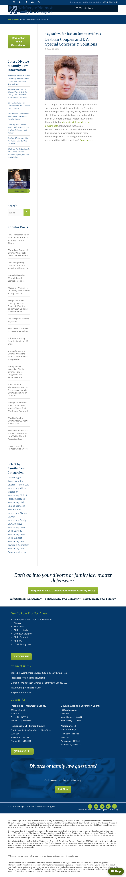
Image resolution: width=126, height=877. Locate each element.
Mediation (19, 626)
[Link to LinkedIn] (20, 2)
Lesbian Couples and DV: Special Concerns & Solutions (71, 42)
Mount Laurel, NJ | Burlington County (80, 705)
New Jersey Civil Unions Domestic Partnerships (16, 506)
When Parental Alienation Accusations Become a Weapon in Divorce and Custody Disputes (18, 390)
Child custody (21, 630)
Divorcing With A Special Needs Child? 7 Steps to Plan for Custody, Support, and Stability (18, 128)
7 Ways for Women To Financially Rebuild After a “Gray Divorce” (19, 290)
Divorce (18, 623)
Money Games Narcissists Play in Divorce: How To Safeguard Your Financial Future (16, 372)
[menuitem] (84, 809)
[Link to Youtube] (32, 2)
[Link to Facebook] (26, 2)
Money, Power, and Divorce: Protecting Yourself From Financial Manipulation (18, 355)
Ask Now (63, 789)
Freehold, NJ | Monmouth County (28, 705)
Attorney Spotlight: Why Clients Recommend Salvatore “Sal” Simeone (19, 105)
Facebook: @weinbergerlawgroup (28, 677)
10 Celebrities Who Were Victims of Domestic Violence (16, 278)
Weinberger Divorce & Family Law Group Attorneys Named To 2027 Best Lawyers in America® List (19, 79)
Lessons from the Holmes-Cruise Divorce (18, 447)
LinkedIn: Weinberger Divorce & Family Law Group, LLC (39, 682)
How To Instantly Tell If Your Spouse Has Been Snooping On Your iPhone (18, 238)
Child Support (21, 637)
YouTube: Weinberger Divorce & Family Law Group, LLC (39, 672)
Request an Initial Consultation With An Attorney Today (63, 590)
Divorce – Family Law (18, 484)
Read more (85, 140)
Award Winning (16, 481)
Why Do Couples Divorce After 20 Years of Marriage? (18, 421)
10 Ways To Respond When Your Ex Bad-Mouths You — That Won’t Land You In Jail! (18, 406)
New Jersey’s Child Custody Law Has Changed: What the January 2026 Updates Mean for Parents (18, 306)
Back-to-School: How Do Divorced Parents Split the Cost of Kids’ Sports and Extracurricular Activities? (17, 93)
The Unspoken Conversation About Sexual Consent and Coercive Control (18, 116)
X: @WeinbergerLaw (21, 692)
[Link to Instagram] (38, 2)
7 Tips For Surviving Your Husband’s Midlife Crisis (18, 341)
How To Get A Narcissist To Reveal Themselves (18, 330)
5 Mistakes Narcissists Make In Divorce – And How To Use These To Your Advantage (18, 434)
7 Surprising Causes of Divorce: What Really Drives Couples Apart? (18, 253)
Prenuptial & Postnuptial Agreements (33, 619)
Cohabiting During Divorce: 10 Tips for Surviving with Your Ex (18, 265)
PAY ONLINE (21, 656)
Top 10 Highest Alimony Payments (18, 320)
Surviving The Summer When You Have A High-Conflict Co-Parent (18, 141)
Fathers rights (15, 477)
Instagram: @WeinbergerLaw (26, 687)
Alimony (18, 640)
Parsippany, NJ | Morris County (69, 727)
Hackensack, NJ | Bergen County (28, 725)
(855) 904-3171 (110, 2)
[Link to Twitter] (14, 2)
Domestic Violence (23, 633)
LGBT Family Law (22, 644)
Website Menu (86, 8)
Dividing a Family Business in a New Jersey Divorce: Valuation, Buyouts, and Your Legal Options (19, 153)
